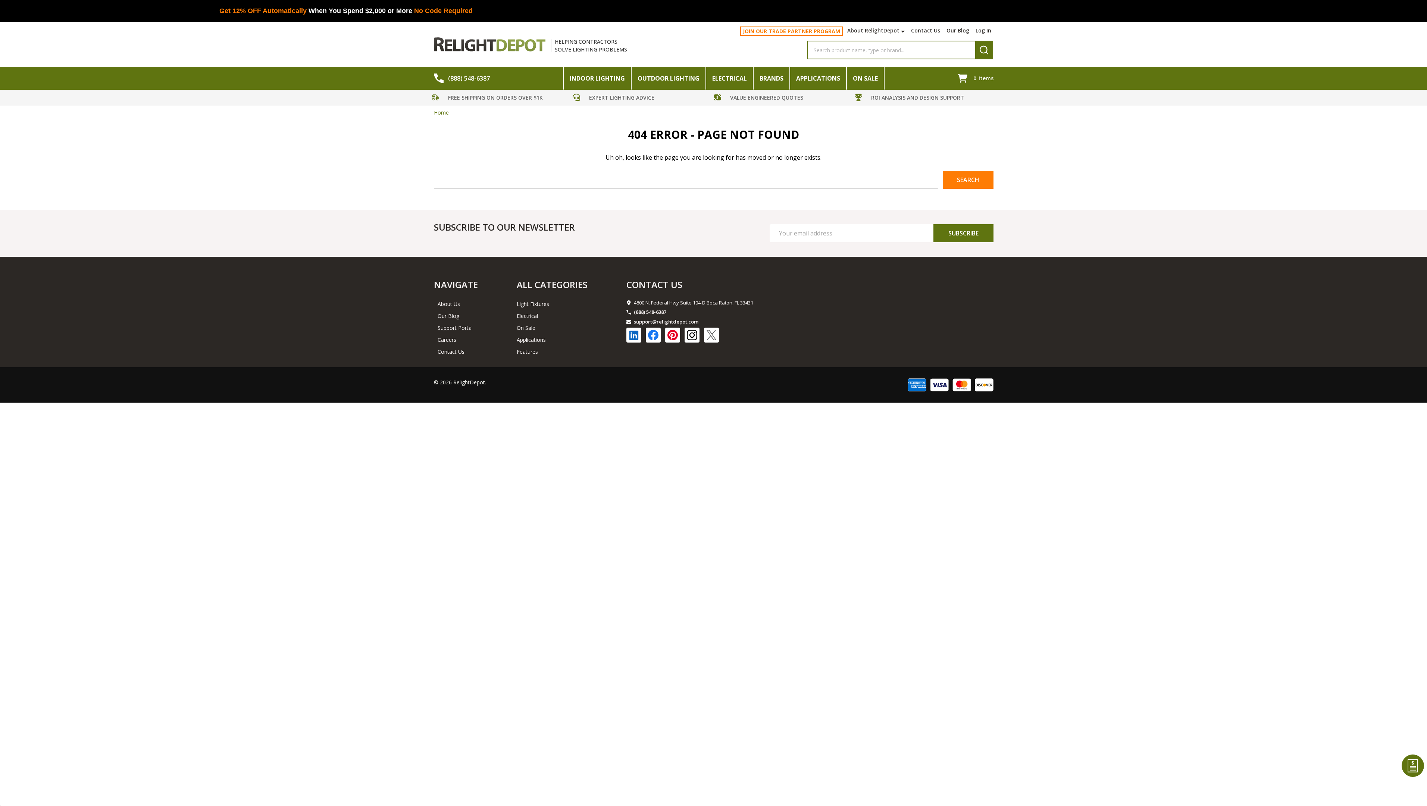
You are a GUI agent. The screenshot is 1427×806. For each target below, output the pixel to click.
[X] (711, 335)
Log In (983, 30)
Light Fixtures (533, 303)
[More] (904, 31)
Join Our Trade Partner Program (791, 31)
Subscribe (963, 233)
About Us (449, 303)
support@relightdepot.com (666, 321)
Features (527, 351)
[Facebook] (653, 335)
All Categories (552, 284)
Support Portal (455, 327)
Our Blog (957, 30)
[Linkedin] (633, 335)
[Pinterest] (672, 335)
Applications (818, 78)
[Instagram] (692, 335)
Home (441, 112)
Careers (447, 339)
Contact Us (925, 30)
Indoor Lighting (597, 78)
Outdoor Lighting (669, 78)
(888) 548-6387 (650, 312)
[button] (500, 99)
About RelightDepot (873, 30)
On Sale (865, 78)
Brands (771, 78)
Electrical (729, 78)
